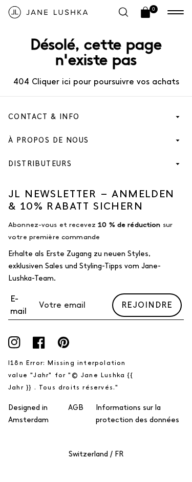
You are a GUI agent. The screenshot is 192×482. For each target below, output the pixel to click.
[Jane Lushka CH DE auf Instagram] (14, 342)
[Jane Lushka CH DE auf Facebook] (39, 342)
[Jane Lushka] (48, 12)
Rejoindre (147, 305)
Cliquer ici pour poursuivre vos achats (104, 81)
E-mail (18, 305)
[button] (175, 12)
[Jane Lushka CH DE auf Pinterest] (63, 342)
